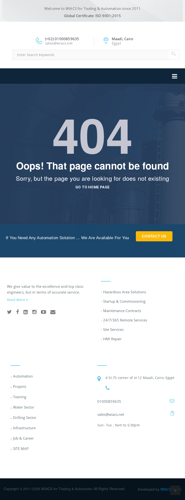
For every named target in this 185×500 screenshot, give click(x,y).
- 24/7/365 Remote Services (124, 320)
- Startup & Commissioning (123, 301)
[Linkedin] (25, 312)
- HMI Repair (111, 338)
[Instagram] (34, 312)
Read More (16, 299)
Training (19, 396)
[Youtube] (43, 312)
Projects (19, 386)
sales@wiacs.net (110, 414)
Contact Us (154, 236)
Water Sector (23, 407)
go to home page (92, 187)
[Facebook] (17, 312)
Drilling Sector (24, 417)
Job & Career (23, 438)
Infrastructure (24, 427)
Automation (23, 376)
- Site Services (112, 329)
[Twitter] (9, 312)
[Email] (52, 312)
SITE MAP (21, 448)
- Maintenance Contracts (121, 310)
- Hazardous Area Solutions (123, 291)
